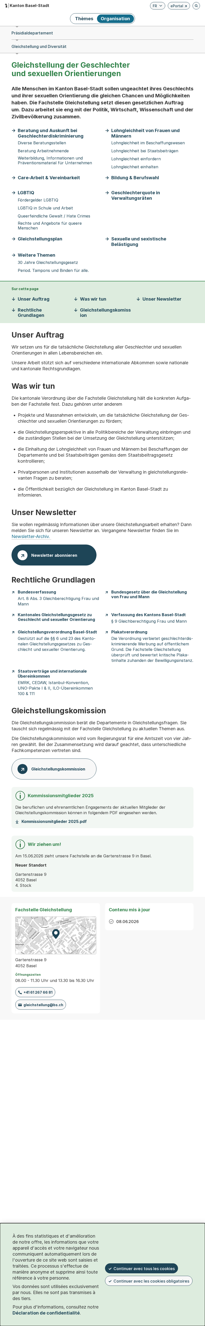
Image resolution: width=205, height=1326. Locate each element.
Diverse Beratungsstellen (42, 143)
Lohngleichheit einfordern (136, 159)
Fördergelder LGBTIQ (38, 200)
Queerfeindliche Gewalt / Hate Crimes (54, 216)
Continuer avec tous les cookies (144, 1268)
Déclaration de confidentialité (46, 1313)
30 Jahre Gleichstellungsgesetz (48, 262)
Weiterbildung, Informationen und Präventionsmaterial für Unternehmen (55, 160)
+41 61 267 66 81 (38, 992)
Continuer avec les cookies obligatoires (151, 1281)
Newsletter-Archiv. (31, 536)
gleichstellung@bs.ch (43, 1005)
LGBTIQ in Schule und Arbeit (45, 208)
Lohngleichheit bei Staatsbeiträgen (144, 151)
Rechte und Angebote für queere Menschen (50, 225)
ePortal (179, 6)
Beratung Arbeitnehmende (43, 151)
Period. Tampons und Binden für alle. (53, 270)
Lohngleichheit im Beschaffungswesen (148, 143)
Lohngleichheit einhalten (134, 167)
